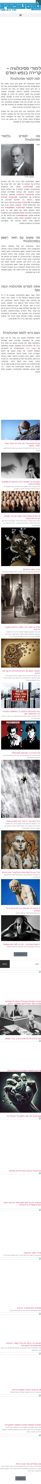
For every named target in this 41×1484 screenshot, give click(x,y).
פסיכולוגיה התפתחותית (14, 207)
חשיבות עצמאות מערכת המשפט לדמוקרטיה (22, 1425)
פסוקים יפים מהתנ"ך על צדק (29, 1308)
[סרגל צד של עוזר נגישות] (38, 2)
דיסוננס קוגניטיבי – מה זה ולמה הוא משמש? (21, 944)
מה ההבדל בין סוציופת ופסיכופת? (26, 753)
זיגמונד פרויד (31, 348)
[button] (20, 15)
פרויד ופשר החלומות (31, 569)
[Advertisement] (20, 42)
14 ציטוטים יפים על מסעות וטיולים (26, 1390)
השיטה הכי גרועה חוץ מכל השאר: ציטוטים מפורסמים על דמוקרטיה (23, 1344)
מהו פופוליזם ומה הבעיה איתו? (28, 1464)
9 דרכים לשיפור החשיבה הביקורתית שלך (24, 1071)
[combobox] (26, 964)
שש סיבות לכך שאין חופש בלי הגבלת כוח (24, 1116)
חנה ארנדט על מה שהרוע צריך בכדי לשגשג (23, 1038)
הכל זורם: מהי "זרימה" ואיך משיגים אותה (23, 821)
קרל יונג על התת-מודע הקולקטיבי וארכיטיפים (21, 872)
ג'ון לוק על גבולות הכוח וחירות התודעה (25, 1171)
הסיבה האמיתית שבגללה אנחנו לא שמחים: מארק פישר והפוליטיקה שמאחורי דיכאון (23, 1002)
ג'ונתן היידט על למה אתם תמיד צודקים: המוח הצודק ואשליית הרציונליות (22, 1203)
